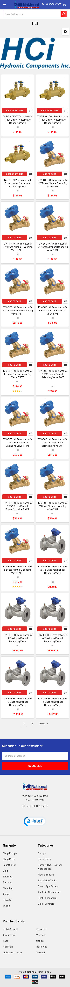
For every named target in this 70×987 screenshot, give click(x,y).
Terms (6, 905)
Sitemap (7, 876)
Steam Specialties (48, 886)
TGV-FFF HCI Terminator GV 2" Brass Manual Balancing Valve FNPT (17, 569)
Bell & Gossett (10, 929)
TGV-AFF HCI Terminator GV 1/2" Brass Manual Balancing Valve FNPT (17, 246)
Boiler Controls (46, 903)
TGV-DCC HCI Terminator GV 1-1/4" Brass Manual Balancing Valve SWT (52, 374)
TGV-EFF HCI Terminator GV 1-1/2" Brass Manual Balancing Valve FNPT (17, 506)
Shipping (8, 888)
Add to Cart (49, 174)
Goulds (40, 940)
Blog (5, 870)
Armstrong (9, 934)
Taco (5, 940)
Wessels (40, 934)
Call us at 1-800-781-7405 (35, 805)
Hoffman (8, 946)
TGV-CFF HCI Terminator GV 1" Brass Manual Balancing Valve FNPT (17, 374)
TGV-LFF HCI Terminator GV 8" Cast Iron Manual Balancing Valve (52, 701)
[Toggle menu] (4, 4)
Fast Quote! (9, 864)
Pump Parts (44, 858)
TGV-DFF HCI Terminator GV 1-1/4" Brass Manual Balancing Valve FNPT (17, 442)
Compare (30, 110)
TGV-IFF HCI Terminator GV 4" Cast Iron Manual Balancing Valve (52, 638)
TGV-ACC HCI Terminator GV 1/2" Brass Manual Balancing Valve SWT (52, 183)
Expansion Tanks (47, 880)
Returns (7, 882)
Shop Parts (9, 858)
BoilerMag (41, 946)
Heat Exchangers (47, 897)
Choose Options (14, 110)
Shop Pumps (10, 853)
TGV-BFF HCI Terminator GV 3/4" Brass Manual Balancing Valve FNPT (17, 310)
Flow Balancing (46, 874)
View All (40, 952)
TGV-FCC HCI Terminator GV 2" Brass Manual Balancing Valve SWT (52, 506)
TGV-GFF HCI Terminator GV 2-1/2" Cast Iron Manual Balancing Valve (52, 569)
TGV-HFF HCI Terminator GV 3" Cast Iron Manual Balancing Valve (17, 638)
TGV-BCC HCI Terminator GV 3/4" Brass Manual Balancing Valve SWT (52, 246)
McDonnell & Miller (12, 952)
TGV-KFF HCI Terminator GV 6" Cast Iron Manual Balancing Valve (17, 701)
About (6, 893)
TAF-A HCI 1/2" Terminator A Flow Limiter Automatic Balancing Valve (18, 119)
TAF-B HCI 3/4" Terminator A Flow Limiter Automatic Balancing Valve (52, 119)
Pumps (42, 853)
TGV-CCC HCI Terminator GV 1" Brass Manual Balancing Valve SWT (52, 310)
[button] (65, 32)
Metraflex (41, 929)
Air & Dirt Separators (49, 891)
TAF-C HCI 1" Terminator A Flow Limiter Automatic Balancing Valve (17, 183)
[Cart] (65, 4)
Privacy (7, 899)
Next (42, 723)
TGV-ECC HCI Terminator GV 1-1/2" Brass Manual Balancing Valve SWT (52, 442)
